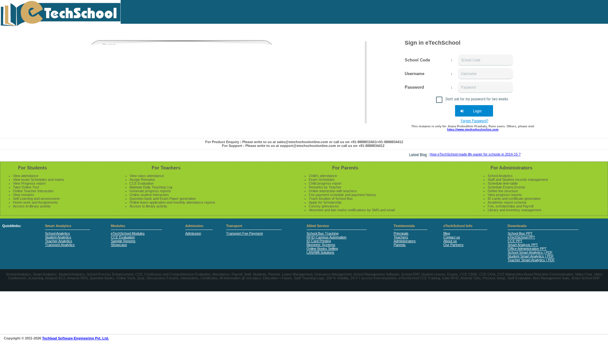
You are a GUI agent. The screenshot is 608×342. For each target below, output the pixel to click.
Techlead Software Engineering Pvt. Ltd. (75, 338)
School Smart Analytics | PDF (530, 252)
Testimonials (404, 226)
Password (414, 87)
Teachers (401, 237)
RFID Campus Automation (326, 237)
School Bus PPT (520, 233)
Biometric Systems (321, 245)
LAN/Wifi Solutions (320, 252)
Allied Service (318, 226)
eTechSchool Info (457, 226)
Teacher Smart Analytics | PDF (531, 260)
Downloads (517, 226)
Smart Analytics (58, 226)
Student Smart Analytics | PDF (531, 256)
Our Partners (453, 245)
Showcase (119, 245)
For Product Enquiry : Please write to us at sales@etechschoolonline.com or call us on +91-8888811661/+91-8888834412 (304, 142)
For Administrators (511, 167)
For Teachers (166, 167)
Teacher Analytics (58, 241)
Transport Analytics (60, 245)
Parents (400, 245)
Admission (194, 226)
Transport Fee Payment (244, 233)
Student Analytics (58, 237)
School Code (417, 60)
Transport (234, 226)
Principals (401, 233)
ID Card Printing (319, 241)
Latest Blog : (413, 154)
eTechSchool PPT (521, 237)
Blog (446, 233)
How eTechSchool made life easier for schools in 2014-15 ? (469, 154)
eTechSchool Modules (128, 233)
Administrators (405, 241)
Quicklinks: (11, 226)
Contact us (451, 237)
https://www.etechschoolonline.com (472, 129)
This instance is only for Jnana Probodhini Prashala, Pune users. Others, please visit (472, 128)
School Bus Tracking (323, 233)
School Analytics (57, 233)
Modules (118, 226)
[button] (474, 111)
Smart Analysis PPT (523, 245)
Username (414, 73)
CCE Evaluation (123, 237)
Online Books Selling (322, 248)
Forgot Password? (474, 120)
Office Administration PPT (527, 248)
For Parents (345, 167)
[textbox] (485, 60)
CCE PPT (515, 241)
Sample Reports (123, 241)
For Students (32, 167)
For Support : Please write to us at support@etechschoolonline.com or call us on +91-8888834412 (303, 146)
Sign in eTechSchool (432, 43)
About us (450, 241)
